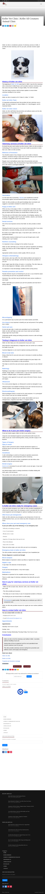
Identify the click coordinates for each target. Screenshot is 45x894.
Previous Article (18, 666)
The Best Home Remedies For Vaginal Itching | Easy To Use (19, 834)
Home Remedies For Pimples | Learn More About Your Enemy (19, 801)
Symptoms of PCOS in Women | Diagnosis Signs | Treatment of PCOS (21, 806)
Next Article (26, 666)
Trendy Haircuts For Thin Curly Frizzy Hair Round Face (18, 829)
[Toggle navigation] (41, 4)
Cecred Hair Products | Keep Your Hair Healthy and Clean (18, 811)
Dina (25, 690)
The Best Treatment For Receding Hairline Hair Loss (17, 845)
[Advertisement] (22, 36)
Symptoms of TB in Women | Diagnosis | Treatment (17, 816)
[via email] (15, 26)
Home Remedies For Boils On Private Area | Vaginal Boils (18, 824)
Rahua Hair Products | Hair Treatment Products (16, 796)
